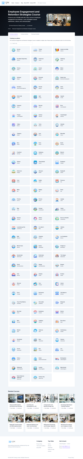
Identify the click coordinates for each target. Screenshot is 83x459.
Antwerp (49, 451)
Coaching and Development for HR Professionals (31, 406)
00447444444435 (66, 447)
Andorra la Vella (51, 449)
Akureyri (49, 445)
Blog (22, 2)
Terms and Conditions (41, 445)
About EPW (26, 2)
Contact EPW (33, 2)
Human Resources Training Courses (17, 25)
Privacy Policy (39, 443)
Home (13, 2)
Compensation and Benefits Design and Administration (48, 406)
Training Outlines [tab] (24, 34)
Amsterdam (50, 447)
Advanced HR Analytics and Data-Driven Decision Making (16, 406)
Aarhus (49, 443)
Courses (17, 2)
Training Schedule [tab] (35, 34)
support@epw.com (66, 446)
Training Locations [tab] (14, 34)
